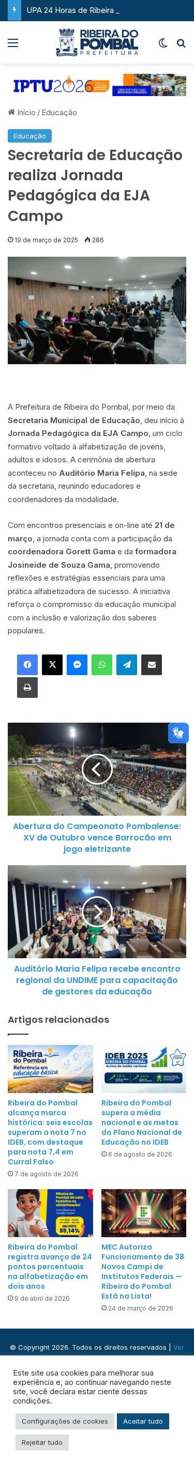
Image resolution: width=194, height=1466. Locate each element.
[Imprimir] (27, 687)
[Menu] (13, 46)
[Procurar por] (181, 46)
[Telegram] (126, 664)
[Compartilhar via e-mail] (151, 664)
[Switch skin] (163, 46)
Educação (59, 112)
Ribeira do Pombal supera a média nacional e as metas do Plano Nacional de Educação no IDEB (141, 1122)
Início (25, 112)
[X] (52, 664)
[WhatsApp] (102, 664)
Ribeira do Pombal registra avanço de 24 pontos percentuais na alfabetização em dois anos (50, 1266)
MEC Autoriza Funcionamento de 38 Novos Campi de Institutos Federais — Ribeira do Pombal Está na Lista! (142, 1271)
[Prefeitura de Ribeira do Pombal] (97, 42)
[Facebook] (27, 664)
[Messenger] (77, 664)
